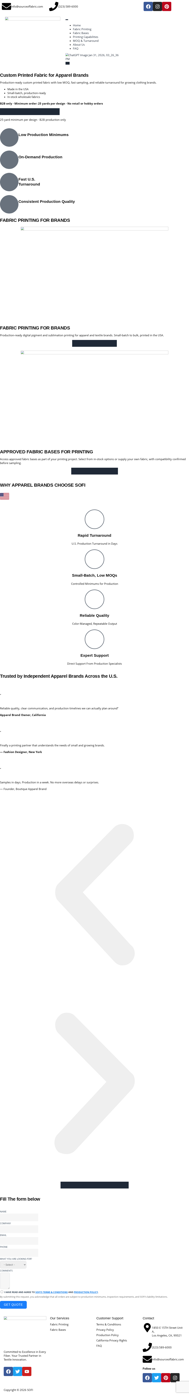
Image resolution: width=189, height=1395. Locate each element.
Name (3, 1211)
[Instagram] (157, 6)
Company (5, 1223)
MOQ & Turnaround (86, 41)
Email (3, 1235)
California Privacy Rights (111, 1340)
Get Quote (13, 1304)
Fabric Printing (82, 29)
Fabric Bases (81, 33)
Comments (6, 1270)
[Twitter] (156, 1377)
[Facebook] (148, 6)
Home (77, 25)
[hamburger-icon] (67, 19)
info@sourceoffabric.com (27, 6)
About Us (79, 44)
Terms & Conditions (108, 1324)
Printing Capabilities (85, 37)
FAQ (75, 48)
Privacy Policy (105, 1329)
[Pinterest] (166, 6)
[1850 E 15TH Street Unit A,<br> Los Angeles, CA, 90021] (147, 1327)
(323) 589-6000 (68, 6)
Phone (4, 1246)
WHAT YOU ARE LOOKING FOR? (16, 1258)
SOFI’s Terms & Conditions (51, 1292)
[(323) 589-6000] (53, 6)
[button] (94, 894)
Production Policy (86, 1292)
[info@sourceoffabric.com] (6, 6)
